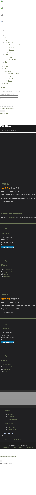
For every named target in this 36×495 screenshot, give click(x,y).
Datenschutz (12, 430)
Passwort (3, 99)
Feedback (11, 417)
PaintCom (6, 126)
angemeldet (12, 218)
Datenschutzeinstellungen (12, 439)
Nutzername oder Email (7, 94)
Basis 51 (5, 183)
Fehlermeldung (13, 419)
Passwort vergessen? (7, 109)
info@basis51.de (9, 272)
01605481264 (8, 269)
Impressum (11, 427)
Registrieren (4, 113)
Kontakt (10, 414)
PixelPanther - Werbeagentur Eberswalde (18, 447)
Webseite (7, 274)
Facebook (7, 277)
